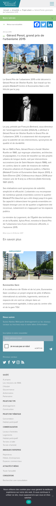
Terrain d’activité (9, 445)
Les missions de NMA (12, 383)
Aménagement (9, 406)
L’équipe (6, 386)
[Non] (52, 496)
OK (28, 502)
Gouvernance (8, 390)
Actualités (15, 10)
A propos (7, 379)
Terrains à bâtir (9, 442)
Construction (8, 409)
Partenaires (7, 396)
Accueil (6, 10)
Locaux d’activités (10, 432)
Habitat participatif (10, 422)
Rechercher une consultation (15, 480)
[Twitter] (43, 24)
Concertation (8, 419)
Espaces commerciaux (12, 461)
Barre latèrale (9, 18)
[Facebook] (37, 24)
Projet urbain (27, 10)
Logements (7, 435)
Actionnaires (8, 393)
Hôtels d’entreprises (11, 458)
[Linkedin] (50, 24)
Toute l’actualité (9, 471)
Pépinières (7, 455)
